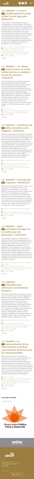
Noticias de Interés (10, 112)
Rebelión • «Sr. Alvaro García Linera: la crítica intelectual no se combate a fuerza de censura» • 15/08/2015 (16, 72)
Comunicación (5, 50)
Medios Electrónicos (20, 52)
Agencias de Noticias (8, 378)
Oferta (27, 52)
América (5, 48)
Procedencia (18, 54)
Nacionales (4, 167)
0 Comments (6, 55)
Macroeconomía (5, 52)
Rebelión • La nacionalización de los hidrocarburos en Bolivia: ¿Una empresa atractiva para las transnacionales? (16, 347)
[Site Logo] (5, 3)
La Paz (21, 50)
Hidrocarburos (23, 325)
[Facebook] (20, 3)
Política (3, 54)
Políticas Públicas (10, 54)
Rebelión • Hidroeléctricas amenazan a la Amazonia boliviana (14, 286)
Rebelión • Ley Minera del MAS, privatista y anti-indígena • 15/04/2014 (16, 128)
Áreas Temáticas (12, 48)
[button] (31, 3)
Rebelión (24, 54)
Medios (12, 52)
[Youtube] (25, 3)
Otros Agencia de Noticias (16, 382)
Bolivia (22, 48)
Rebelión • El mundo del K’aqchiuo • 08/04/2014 (18, 181)
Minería (24, 165)
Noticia (3, 112)
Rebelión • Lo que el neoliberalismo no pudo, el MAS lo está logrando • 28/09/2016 (16, 15)
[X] (23, 3)
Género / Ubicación (14, 50)
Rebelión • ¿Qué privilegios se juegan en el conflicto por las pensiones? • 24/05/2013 (15, 230)
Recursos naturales (25, 167)
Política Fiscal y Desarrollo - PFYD (22, 47)
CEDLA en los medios (8, 47)
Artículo (18, 48)
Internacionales (24, 380)
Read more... (4, 58)
